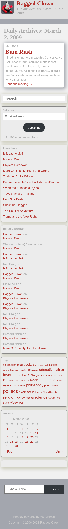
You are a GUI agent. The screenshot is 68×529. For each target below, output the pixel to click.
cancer (53, 365)
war (21, 402)
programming (26, 392)
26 (26, 441)
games (40, 375)
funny (31, 375)
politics (10, 390)
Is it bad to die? (13, 153)
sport (51, 397)
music (7, 384)
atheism (11, 365)
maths (26, 380)
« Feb (8, 451)
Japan (10, 380)
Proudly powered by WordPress (34, 516)
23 (11, 441)
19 (26, 437)
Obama (21, 385)
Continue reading (18, 84)
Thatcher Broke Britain (18, 176)
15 (6, 437)
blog (20, 364)
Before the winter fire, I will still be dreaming (31, 182)
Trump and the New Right (20, 216)
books (28, 364)
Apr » (59, 451)
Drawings (33, 369)
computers (8, 369)
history (56, 375)
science (41, 397)
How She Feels (13, 199)
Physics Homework (15, 165)
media (34, 380)
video (14, 402)
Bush (46, 365)
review (21, 397)
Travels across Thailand (18, 193)
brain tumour (38, 365)
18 (21, 437)
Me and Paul (11, 159)
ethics (59, 369)
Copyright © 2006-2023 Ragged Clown (34, 522)
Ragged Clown (35, 3)
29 (6, 445)
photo (47, 385)
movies (59, 380)
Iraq (5, 380)
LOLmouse (18, 380)
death (17, 369)
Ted (58, 397)
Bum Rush (18, 51)
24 (16, 441)
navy (15, 385)
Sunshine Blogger (15, 205)
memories (47, 379)
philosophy (34, 384)
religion (9, 397)
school (30, 397)
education (47, 369)
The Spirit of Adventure (18, 210)
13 (32, 433)
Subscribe (34, 127)
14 (36, 433)
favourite (10, 374)
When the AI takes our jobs (21, 187)
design (24, 370)
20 (32, 437)
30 (11, 445)
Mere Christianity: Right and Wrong (26, 170)
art (4, 364)
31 (16, 445)
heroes (48, 375)
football (22, 375)
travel (6, 402)
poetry (55, 385)
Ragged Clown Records (46, 392)
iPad (61, 375)
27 (32, 441)
